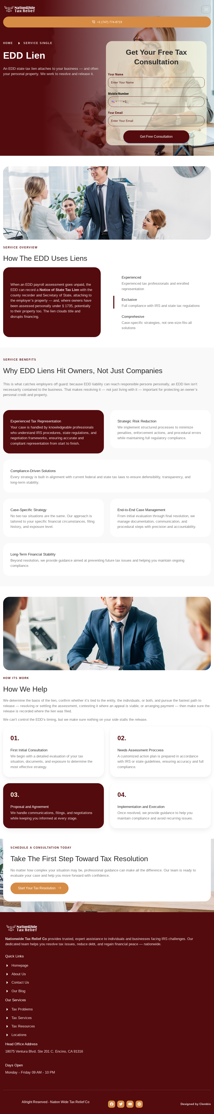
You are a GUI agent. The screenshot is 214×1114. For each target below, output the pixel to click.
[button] (114, 101)
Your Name (115, 74)
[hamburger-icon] (206, 9)
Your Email (115, 112)
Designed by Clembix (196, 1104)
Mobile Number (118, 93)
